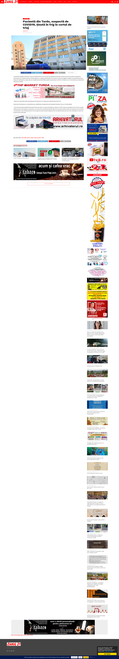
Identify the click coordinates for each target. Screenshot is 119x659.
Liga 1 (21, 635)
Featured (24, 137)
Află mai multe (109, 651)
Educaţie (36, 1)
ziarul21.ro (25, 30)
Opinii (54, 1)
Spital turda (30, 137)
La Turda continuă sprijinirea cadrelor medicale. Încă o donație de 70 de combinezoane (71, 159)
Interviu (30, 1)
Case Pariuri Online (28, 635)
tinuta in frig (37, 137)
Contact (74, 1)
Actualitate (23, 1)
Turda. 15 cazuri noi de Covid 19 (21, 158)
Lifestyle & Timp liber (46, 1)
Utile (69, 1)
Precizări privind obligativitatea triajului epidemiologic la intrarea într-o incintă (47, 158)
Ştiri (65, 1)
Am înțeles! (107, 654)
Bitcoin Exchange (15, 635)
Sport (59, 1)
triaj (42, 137)
